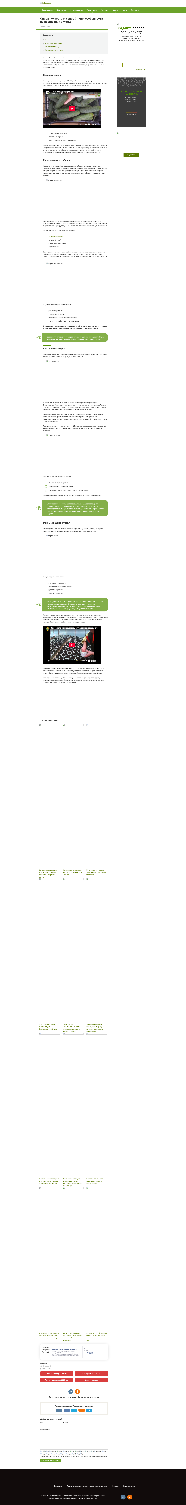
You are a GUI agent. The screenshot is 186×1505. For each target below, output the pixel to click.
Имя (42, 1422)
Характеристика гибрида (54, 43)
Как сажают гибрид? (52, 47)
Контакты (115, 1486)
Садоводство (62, 10)
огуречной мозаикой (56, 237)
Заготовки (105, 10)
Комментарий (45, 1429)
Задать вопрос (91, 1380)
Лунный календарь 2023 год (56, 1380)
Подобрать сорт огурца (92, 1373)
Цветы (115, 10)
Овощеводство (47, 10)
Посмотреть (131, 115)
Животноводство (77, 10)
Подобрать (131, 155)
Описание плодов (51, 40)
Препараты (135, 10)
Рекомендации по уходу (54, 50)
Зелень (124, 10)
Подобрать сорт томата (56, 1373)
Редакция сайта (129, 1486)
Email (65, 1422)
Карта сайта (58, 1486)
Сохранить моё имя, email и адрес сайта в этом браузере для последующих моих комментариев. (74, 1456)
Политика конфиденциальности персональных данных (87, 1486)
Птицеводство (92, 10)
